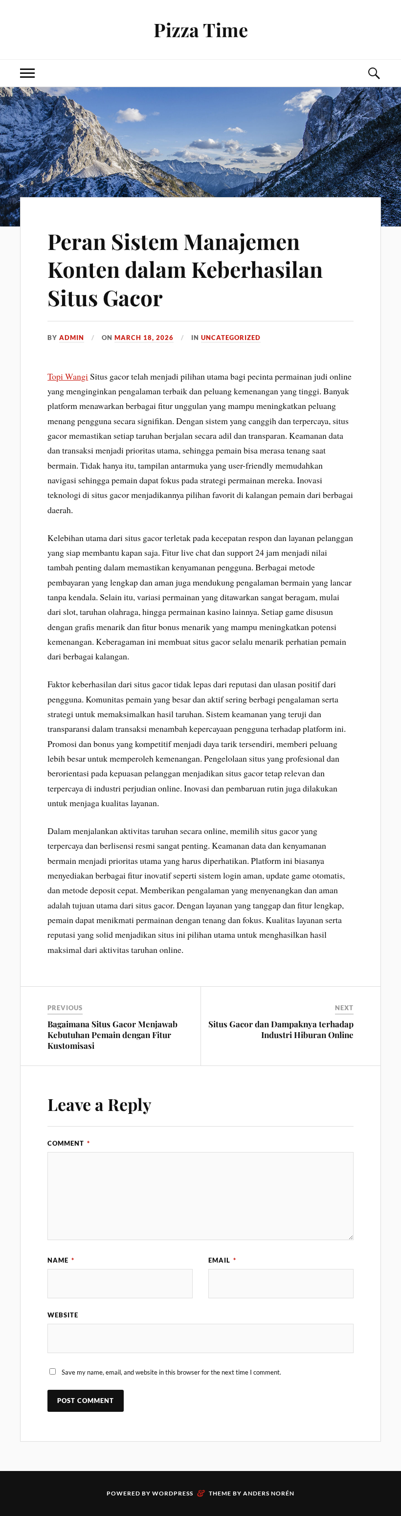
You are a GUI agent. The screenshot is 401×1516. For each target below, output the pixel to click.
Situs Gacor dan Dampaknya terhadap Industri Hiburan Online (281, 1029)
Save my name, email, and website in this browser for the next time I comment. (171, 1372)
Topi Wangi (67, 376)
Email (222, 1260)
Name (60, 1260)
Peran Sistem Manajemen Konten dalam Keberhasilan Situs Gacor (185, 269)
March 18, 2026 (144, 337)
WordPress (172, 1493)
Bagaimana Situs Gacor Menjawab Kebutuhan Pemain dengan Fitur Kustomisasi (112, 1034)
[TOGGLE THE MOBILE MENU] (27, 73)
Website (62, 1315)
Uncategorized (231, 337)
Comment (68, 1143)
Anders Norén (268, 1493)
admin (71, 337)
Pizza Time (201, 29)
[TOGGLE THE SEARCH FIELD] (373, 73)
